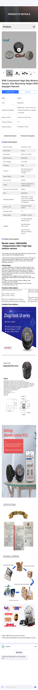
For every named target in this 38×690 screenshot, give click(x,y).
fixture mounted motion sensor (12, 638)
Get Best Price (10, 92)
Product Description (28, 136)
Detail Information (10, 136)
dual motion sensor (29, 638)
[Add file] (2, 687)
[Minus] (35, 646)
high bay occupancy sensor (15, 635)
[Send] (35, 687)
